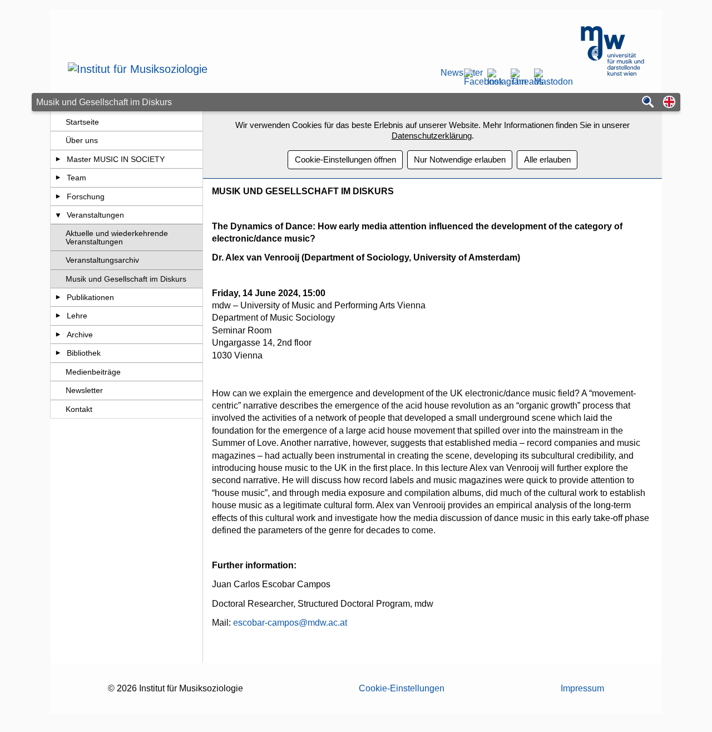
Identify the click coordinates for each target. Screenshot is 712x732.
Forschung (86, 196)
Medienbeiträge (93, 371)
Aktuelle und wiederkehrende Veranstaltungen (117, 237)
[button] (669, 103)
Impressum (582, 688)
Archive (80, 334)
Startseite (82, 121)
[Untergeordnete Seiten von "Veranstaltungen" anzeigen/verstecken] (58, 215)
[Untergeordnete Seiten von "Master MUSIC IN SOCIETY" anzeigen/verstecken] (58, 159)
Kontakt (79, 409)
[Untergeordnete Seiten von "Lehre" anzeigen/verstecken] (58, 316)
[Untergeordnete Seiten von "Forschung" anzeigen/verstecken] (58, 196)
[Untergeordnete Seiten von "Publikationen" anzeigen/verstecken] (58, 297)
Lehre (77, 315)
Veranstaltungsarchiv (102, 260)
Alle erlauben (547, 159)
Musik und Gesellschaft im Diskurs (126, 278)
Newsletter (448, 72)
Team (76, 177)
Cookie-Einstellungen (401, 688)
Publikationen (90, 297)
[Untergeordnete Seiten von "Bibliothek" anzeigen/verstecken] (58, 353)
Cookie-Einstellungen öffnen (345, 159)
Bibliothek (84, 352)
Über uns (82, 140)
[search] (648, 103)
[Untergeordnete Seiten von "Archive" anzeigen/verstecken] (58, 334)
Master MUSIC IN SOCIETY (116, 159)
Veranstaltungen (95, 214)
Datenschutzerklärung (432, 135)
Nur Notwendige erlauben (460, 159)
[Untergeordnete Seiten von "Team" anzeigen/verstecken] (58, 177)
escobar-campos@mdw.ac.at (290, 622)
